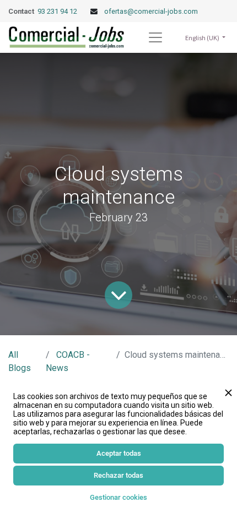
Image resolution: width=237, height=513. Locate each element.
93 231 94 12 (58, 11)
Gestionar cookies (118, 497)
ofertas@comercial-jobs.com (151, 11)
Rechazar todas (118, 475)
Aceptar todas (118, 453)
